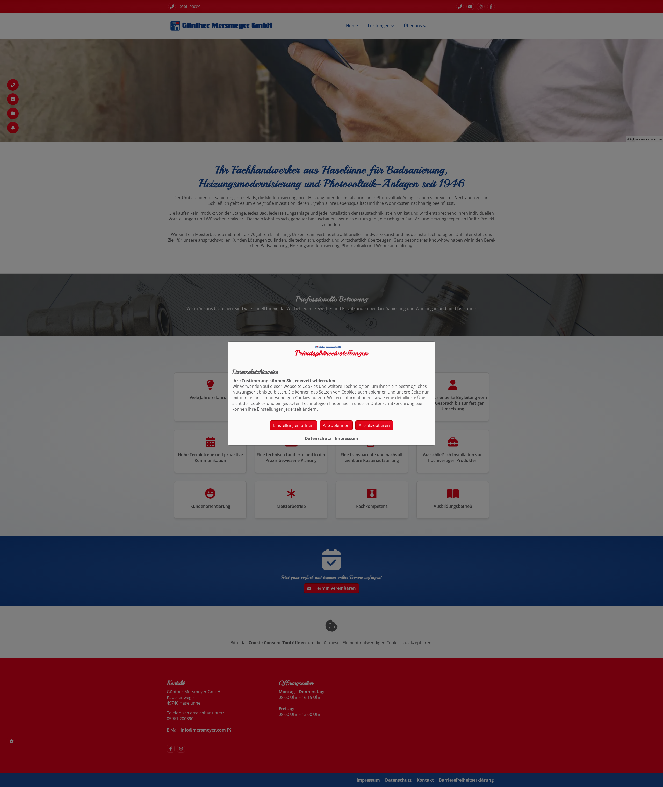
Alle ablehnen (336, 425)
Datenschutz (318, 438)
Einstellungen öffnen (293, 425)
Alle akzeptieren (374, 425)
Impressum (346, 438)
